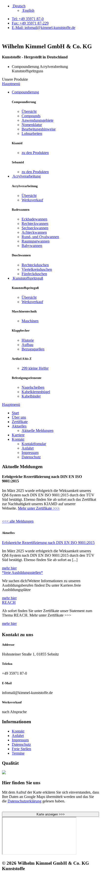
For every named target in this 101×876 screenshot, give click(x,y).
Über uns (19, 417)
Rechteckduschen (35, 265)
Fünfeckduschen (34, 274)
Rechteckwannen (35, 223)
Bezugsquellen (33, 349)
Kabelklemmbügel (36, 392)
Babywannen (32, 246)
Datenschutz (31, 457)
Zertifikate (20, 422)
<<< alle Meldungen (18, 521)
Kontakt (18, 439)
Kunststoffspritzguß (27, 278)
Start (15, 413)
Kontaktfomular (34, 444)
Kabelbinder (31, 396)
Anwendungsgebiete (37, 120)
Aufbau (27, 345)
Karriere (18, 435)
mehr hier (9, 568)
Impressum (30, 453)
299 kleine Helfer (35, 368)
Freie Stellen (21, 749)
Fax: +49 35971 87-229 (30, 23)
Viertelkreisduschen (37, 269)
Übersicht (29, 111)
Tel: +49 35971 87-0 (28, 19)
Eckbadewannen (34, 219)
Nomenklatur (32, 125)
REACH (9, 602)
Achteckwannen (34, 232)
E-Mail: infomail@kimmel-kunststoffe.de (43, 28)
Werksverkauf (32, 200)
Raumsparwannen (36, 241)
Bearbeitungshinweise (39, 129)
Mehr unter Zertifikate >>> (39, 508)
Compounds (31, 116)
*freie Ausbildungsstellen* (22, 572)
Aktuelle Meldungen (37, 430)
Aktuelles (19, 426)
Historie (28, 340)
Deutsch (18, 6)
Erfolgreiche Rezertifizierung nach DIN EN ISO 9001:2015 (48, 543)
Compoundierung (25, 92)
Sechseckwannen (35, 228)
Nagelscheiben (33, 387)
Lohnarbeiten (32, 133)
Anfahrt (28, 448)
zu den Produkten (35, 153)
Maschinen (30, 321)
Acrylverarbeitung (26, 176)
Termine (18, 753)
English (28, 10)
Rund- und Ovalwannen (40, 237)
